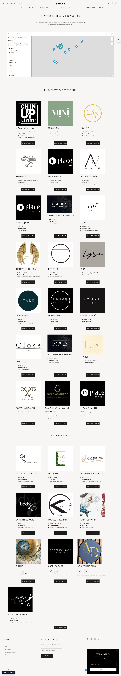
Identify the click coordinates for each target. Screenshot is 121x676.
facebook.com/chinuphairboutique (26, 137)
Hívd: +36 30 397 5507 (93, 282)
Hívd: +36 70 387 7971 (28, 486)
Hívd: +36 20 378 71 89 (60, 143)
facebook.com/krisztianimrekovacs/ (58, 527)
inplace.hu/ (52, 184)
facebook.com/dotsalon (56, 277)
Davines (21, 7)
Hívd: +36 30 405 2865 (60, 328)
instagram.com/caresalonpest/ (25, 323)
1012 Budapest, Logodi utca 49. (88, 412)
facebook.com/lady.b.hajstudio (25, 527)
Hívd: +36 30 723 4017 (93, 423)
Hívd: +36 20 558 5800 (28, 581)
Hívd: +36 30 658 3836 (28, 375)
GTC (6, 647)
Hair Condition (47, 7)
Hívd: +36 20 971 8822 (93, 533)
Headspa (77, 7)
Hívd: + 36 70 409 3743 (28, 189)
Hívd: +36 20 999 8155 (93, 581)
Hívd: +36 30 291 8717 (93, 328)
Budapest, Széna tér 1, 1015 (52, 415)
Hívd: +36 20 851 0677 (93, 189)
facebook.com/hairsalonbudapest (90, 230)
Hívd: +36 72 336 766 (60, 486)
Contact (7, 644)
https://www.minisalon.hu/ (56, 136)
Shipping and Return (10, 652)
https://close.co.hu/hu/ (88, 136)
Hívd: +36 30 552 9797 (28, 533)
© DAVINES (10, 669)
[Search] (112, 3)
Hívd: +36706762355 (60, 627)
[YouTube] (11, 3)
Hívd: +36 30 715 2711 (28, 143)
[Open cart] (116, 3)
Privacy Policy (8, 649)
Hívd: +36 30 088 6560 (60, 236)
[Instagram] (7, 3)
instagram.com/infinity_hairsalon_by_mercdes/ (29, 277)
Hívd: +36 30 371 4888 (93, 375)
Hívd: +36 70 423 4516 (93, 236)
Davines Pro (90, 7)
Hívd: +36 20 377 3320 (28, 328)
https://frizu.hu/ (54, 323)
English (19, 3)
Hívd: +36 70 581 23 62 (93, 143)
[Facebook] (3, 3)
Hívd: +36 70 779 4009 (60, 533)
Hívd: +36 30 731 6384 (28, 423)
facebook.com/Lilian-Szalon (57, 481)
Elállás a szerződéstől (10, 655)
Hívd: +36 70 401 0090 (60, 423)
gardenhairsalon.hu (54, 223)
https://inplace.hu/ (22, 230)
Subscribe (103, 669)
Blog (101, 7)
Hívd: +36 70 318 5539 (60, 581)
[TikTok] (14, 3)
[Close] (117, 651)
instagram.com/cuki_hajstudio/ (89, 323)
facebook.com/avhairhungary (89, 184)
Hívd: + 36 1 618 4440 (60, 282)
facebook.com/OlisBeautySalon (25, 481)
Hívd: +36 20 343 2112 (93, 486)
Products (32, 7)
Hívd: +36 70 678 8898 (28, 282)
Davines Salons (64, 7)
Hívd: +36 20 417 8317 (60, 189)
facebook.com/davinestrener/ (25, 184)
